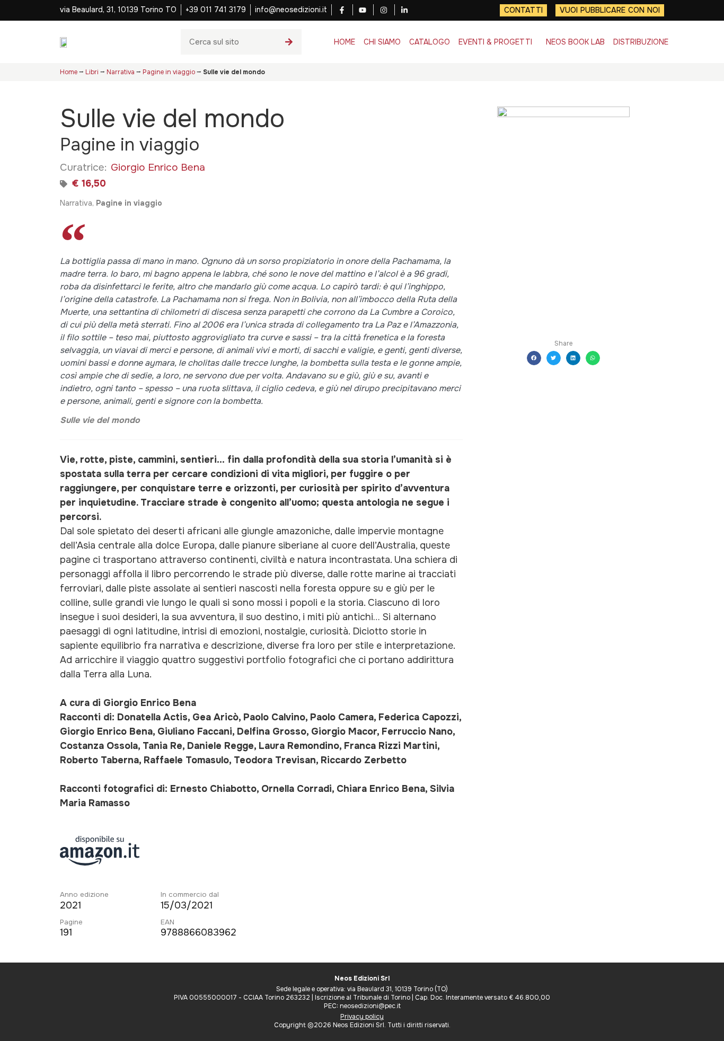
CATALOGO (429, 42)
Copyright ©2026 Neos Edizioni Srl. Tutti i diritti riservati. (362, 1025)
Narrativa (121, 72)
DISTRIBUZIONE (640, 42)
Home (68, 72)
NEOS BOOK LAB (575, 42)
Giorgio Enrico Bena (158, 167)
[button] (534, 358)
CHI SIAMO (382, 42)
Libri (92, 72)
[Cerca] (289, 42)
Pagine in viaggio (169, 72)
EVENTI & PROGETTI (495, 42)
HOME (344, 42)
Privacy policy (362, 1016)
